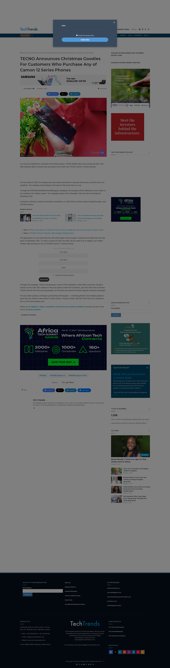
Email (64, 25)
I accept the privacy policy (86, 35)
